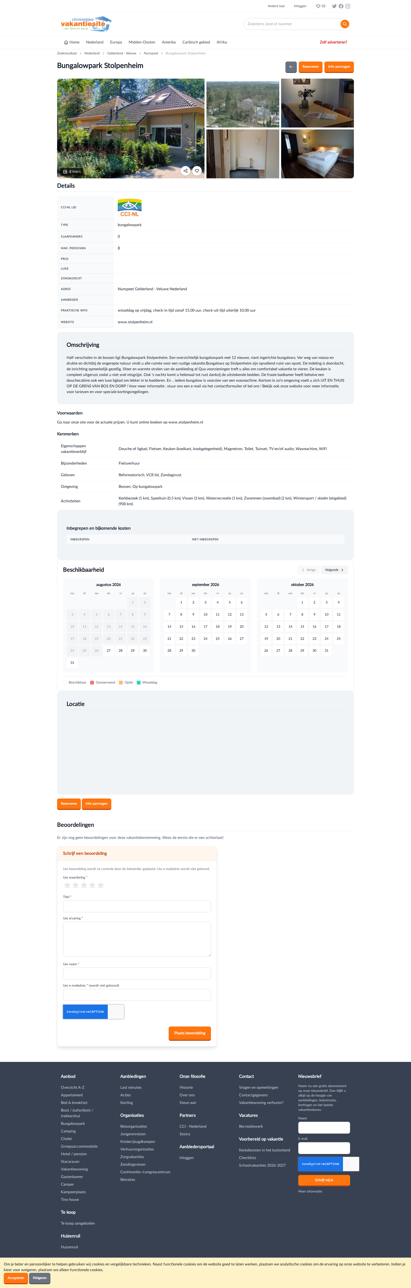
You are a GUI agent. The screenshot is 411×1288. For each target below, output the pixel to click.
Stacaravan (70, 1162)
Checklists (247, 1158)
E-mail (302, 1139)
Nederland (94, 42)
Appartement (72, 1095)
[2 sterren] (75, 885)
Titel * (67, 897)
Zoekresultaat (67, 53)
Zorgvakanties (132, 1157)
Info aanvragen (339, 66)
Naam (302, 1118)
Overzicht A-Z (72, 1087)
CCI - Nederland (193, 1126)
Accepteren (16, 1278)
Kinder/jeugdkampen (137, 1142)
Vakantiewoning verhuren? (261, 1103)
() (323, 6)
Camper (67, 1184)
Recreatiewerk (251, 1126)
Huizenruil (69, 1247)
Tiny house (70, 1200)
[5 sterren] (101, 885)
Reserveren (311, 66)
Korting (126, 1103)
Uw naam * (71, 964)
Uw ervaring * (73, 918)
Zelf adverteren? (333, 42)
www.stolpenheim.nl (135, 322)
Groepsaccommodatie (79, 1146)
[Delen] (185, 171)
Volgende (332, 570)
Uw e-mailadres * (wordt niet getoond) (91, 985)
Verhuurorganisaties (137, 1149)
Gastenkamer (72, 1177)
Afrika (222, 42)
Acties (125, 1095)
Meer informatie (310, 1191)
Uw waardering (75, 877)
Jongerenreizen (133, 1134)
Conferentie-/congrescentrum (145, 1172)
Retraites (127, 1180)
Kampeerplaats (73, 1192)
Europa (116, 42)
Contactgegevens (253, 1095)
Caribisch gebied (196, 42)
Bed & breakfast (74, 1103)
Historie (186, 1087)
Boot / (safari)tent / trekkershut (77, 1113)
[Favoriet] (197, 171)
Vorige (311, 570)
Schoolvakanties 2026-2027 (262, 1165)
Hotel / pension (74, 1154)
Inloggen (300, 6)
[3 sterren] (84, 885)
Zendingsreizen (133, 1164)
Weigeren (40, 1278)
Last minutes (131, 1087)
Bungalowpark (73, 1124)
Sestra (185, 1134)
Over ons (187, 1095)
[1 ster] (67, 885)
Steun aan (188, 1103)
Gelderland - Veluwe (121, 53)
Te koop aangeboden (78, 1223)
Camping (68, 1131)
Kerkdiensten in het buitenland (264, 1150)
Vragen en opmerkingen (258, 1087)
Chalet (66, 1139)
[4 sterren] (92, 885)
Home (74, 42)
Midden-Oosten (142, 42)
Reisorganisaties (133, 1126)
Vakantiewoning (74, 1169)
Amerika (169, 42)
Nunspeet (151, 53)
